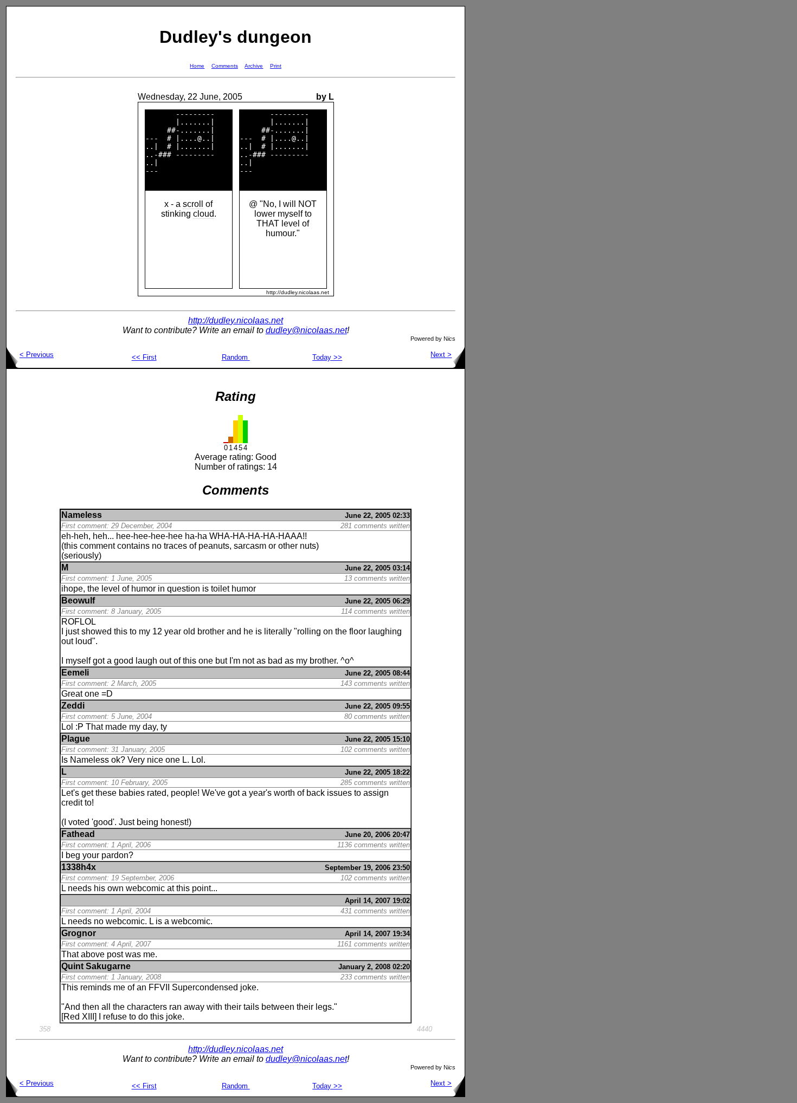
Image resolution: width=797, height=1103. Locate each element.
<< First (144, 357)
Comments (224, 66)
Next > (441, 355)
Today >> (327, 357)
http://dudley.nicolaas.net (235, 320)
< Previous (37, 355)
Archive (254, 66)
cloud (203, 213)
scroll (193, 204)
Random (236, 357)
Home (197, 66)
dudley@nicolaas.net (306, 330)
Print (275, 66)
